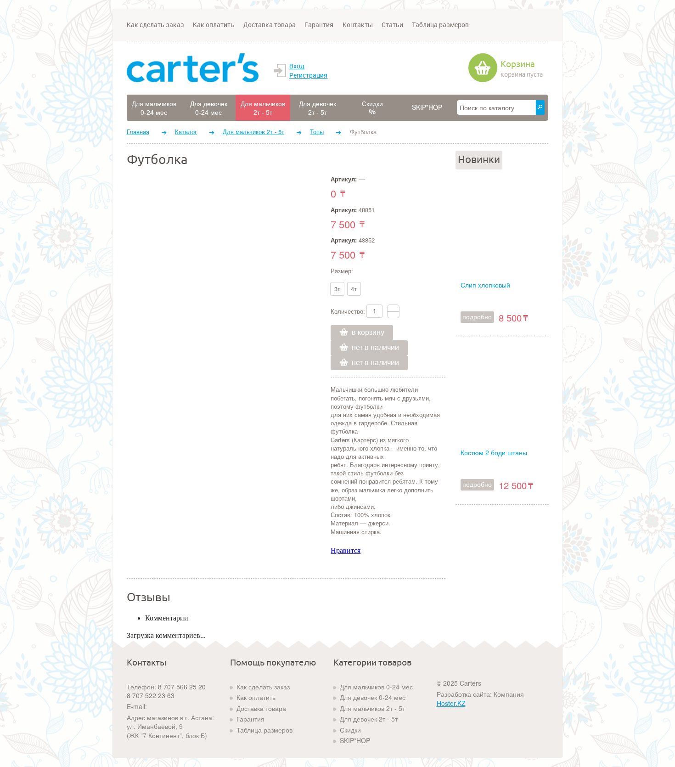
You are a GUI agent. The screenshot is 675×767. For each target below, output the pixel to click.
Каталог (186, 131)
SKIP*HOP (355, 740)
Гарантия (318, 25)
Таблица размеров (440, 25)
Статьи (392, 25)
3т (337, 288)
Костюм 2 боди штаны (494, 452)
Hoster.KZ (451, 703)
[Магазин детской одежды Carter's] (193, 67)
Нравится (345, 550)
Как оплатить (213, 25)
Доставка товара (269, 25)
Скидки (350, 729)
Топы (317, 131)
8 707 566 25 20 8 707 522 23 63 (166, 691)
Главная (138, 131)
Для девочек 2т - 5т (369, 718)
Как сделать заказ (155, 25)
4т (354, 288)
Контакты (358, 25)
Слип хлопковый (485, 285)
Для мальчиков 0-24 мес (376, 686)
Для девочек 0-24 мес (372, 697)
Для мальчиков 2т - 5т (253, 131)
